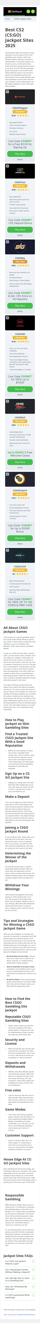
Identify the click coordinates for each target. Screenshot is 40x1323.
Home (7, 19)
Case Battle (14, 644)
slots (18, 1123)
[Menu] (33, 11)
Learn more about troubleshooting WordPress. (20, 1314)
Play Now (20, 154)
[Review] (20, 96)
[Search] (28, 11)
